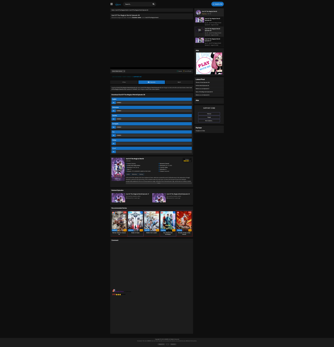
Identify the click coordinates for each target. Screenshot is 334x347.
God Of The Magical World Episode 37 (137, 194)
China (166, 167)
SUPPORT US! (137, 76)
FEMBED (119, 102)
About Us (173, 344)
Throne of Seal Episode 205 (203, 82)
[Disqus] (152, 265)
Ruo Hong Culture (135, 165)
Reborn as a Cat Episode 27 (202, 88)
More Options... (209, 120)
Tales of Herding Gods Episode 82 (204, 91)
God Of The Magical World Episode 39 (178, 194)
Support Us (161, 344)
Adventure (134, 174)
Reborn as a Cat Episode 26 (202, 95)
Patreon (209, 113)
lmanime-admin (136, 17)
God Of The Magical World (151, 17)
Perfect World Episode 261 (202, 85)
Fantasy (141, 174)
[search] (153, 4)
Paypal (209, 117)
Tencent (167, 163)
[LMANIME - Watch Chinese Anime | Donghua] (118, 5)
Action (128, 174)
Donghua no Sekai (200, 130)
